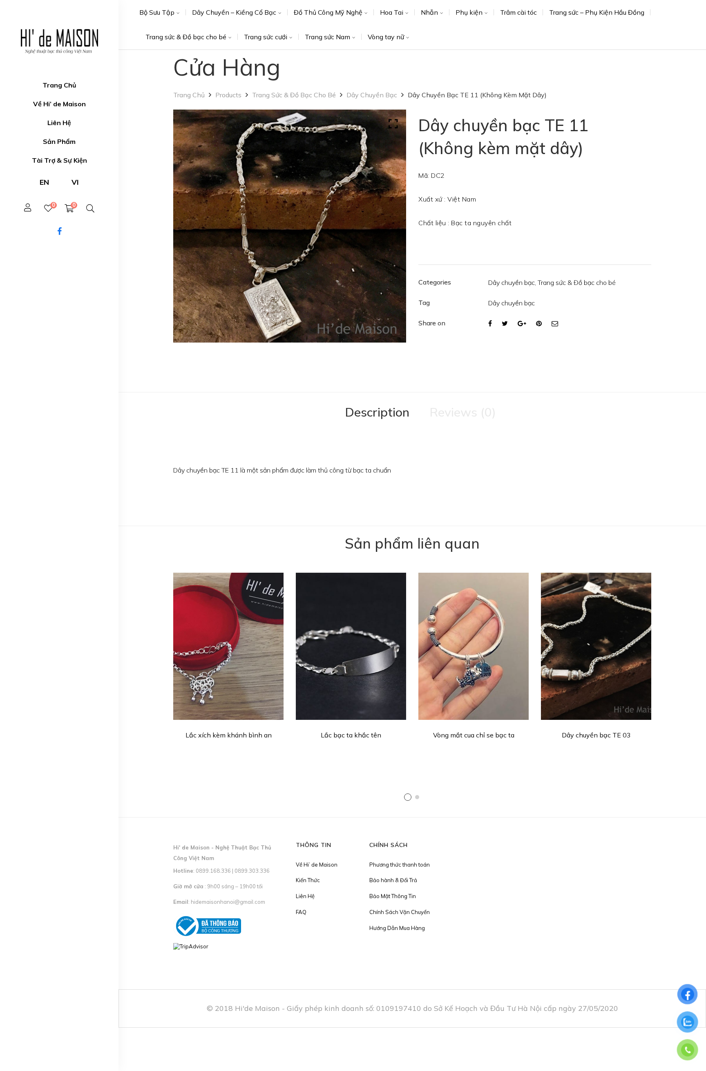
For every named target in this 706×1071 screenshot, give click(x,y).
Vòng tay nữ (386, 37)
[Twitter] (505, 323)
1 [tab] (407, 797)
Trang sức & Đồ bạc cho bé (185, 37)
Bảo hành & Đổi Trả (393, 880)
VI (75, 182)
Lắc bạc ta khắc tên (351, 735)
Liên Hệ (305, 896)
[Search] (90, 208)
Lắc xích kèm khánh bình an (228, 735)
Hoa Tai (391, 12)
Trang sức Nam (327, 37)
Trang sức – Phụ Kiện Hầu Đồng (596, 12)
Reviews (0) (462, 412)
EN (44, 182)
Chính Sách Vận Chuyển (399, 912)
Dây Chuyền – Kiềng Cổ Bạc (234, 12)
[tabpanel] (228, 659)
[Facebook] (490, 323)
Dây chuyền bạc (371, 95)
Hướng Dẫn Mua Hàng (397, 928)
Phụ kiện (469, 12)
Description (377, 412)
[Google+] (522, 323)
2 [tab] (417, 797)
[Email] (555, 323)
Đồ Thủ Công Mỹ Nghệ (328, 12)
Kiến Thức (308, 880)
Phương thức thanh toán (399, 864)
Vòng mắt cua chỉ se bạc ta (473, 735)
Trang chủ (189, 95)
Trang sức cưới (265, 37)
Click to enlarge (393, 124)
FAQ (301, 912)
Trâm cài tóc (518, 12)
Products (228, 95)
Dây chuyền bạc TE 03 (596, 735)
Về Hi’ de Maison (316, 864)
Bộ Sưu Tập (156, 12)
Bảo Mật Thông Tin (392, 896)
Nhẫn (429, 12)
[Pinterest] (539, 323)
